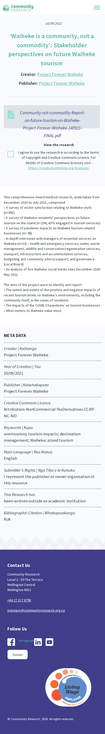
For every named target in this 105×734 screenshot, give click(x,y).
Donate (17, 655)
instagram (26, 640)
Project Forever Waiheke (60, 74)
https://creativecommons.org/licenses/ (58, 168)
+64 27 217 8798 (19, 600)
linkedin (38, 642)
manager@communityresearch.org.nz (36, 610)
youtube (49, 642)
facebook (11, 642)
